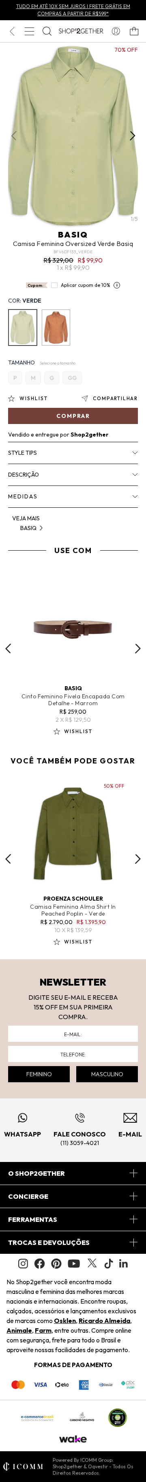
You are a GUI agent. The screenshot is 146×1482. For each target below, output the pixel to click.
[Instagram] (23, 1264)
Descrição (23, 474)
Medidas (23, 496)
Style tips (22, 452)
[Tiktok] (108, 1263)
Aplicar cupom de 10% (85, 285)
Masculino (107, 1074)
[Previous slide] (8, 648)
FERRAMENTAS (32, 1219)
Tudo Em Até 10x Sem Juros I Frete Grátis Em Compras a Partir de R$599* (73, 10)
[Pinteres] (56, 1263)
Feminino (39, 1074)
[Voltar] (12, 31)
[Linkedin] (123, 1263)
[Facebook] (39, 1263)
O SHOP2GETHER (36, 1173)
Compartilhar (115, 398)
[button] (132, 136)
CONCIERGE (28, 1196)
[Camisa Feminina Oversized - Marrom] (56, 328)
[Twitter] (92, 1263)
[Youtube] (74, 1263)
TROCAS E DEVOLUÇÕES (49, 1242)
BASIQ (73, 234)
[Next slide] (138, 648)
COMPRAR (73, 416)
